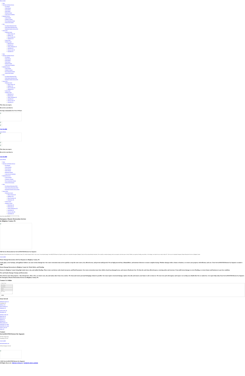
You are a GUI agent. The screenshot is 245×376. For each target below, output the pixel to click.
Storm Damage (8, 9)
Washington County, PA (4, 301)
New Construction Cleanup (10, 20)
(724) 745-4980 (3, 340)
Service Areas (5, 30)
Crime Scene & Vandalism (10, 14)
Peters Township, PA (11, 87)
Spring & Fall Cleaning (9, 22)
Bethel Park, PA (10, 43)
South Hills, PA (10, 48)
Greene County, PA (3, 310)
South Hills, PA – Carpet (4, 325)
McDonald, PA (2, 321)
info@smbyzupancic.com (4, 343)
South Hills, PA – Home (4, 324)
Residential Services (6, 16)
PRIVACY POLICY (17, 363)
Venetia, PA (2, 329)
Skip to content (2, 0)
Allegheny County (8, 41)
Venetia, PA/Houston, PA (12, 46)
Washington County (8, 32)
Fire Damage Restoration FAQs (10, 25)
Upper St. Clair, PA (11, 49)
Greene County (8, 40)
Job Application (3, 348)
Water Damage (7, 11)
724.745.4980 (3, 129)
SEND (2, 295)
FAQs (4, 24)
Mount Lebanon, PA (11, 33)
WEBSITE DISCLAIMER (31, 363)
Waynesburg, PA (3, 312)
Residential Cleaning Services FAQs (11, 28)
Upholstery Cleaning (9, 19)
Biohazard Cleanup (8, 12)
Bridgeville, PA (10, 45)
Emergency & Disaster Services (8, 4)
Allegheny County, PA (4, 314)
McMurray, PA (10, 35)
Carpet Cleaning (8, 17)
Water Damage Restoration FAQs (11, 27)
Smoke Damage (8, 8)
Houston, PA (2, 319)
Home (4, 3)
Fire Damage (7, 6)
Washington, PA (10, 38)
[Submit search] (19, 216)
